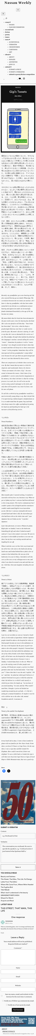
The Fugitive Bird (7, 887)
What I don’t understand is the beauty (14, 892)
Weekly (25, 3)
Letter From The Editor (9, 882)
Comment (18, 948)
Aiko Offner (18, 96)
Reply (2, 933)
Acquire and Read (7, 900)
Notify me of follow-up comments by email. (19, 1001)
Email (18, 977)
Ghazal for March (7, 898)
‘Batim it (18, 867)
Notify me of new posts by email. (19, 1005)
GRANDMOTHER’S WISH (10, 895)
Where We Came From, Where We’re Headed (17, 884)
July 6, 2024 (8, 923)
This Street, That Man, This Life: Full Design (16, 879)
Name (18, 968)
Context (3, 831)
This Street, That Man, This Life (16, 909)
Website (18, 985)
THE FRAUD (5, 890)
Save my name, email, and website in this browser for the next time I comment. (19, 996)
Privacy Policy (8, 1031)
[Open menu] (18, 9)
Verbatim (4, 842)
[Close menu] (3, 13)
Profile (18, 87)
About (4, 1029)
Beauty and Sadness (8, 876)
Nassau (11, 3)
